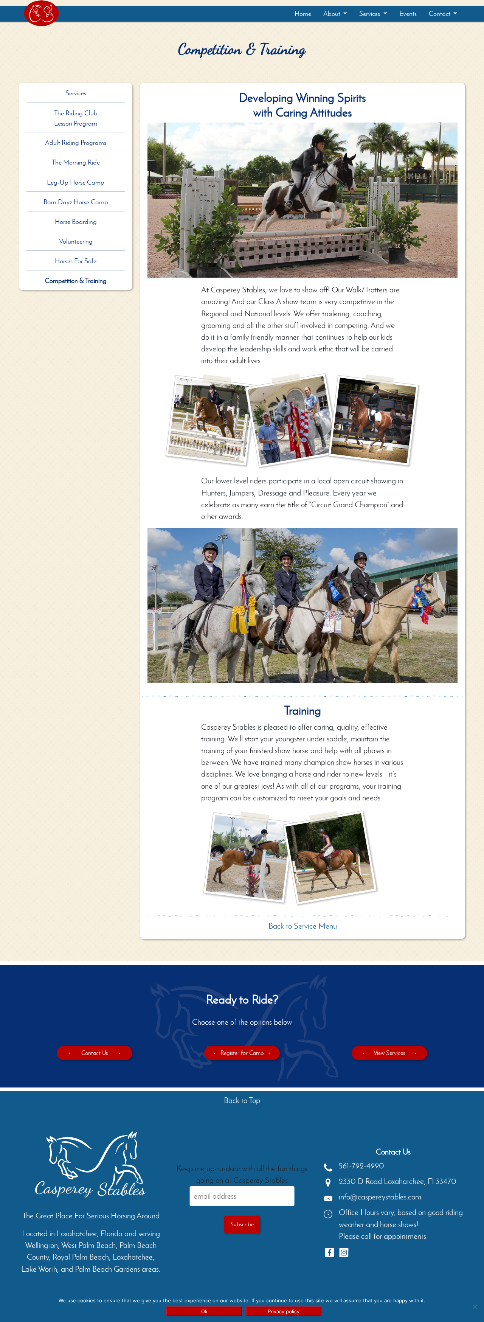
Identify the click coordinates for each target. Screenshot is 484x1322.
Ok (204, 1311)
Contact (440, 13)
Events (408, 13)
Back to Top (242, 1100)
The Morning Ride (76, 162)
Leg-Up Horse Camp (75, 182)
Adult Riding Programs (75, 142)
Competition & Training (76, 281)
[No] (474, 1306)
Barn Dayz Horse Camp (75, 202)
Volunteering (76, 241)
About (332, 13)
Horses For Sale (75, 261)
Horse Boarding (76, 221)
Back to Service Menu (302, 926)
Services (370, 13)
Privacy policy (283, 1311)
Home (303, 13)
